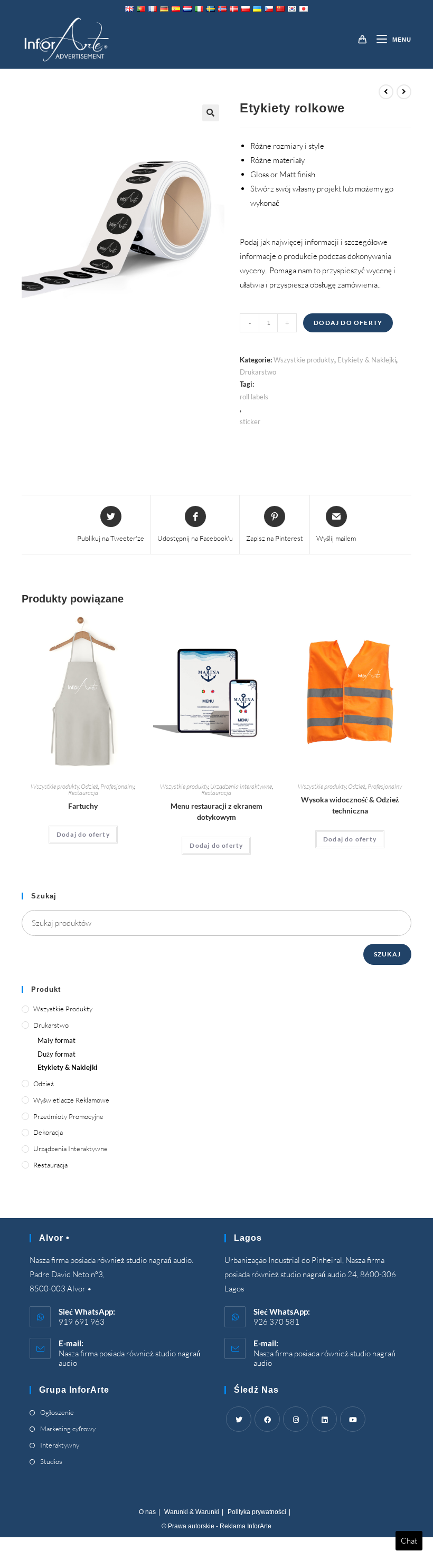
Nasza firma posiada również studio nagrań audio (130, 1358)
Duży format (56, 1054)
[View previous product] (386, 91)
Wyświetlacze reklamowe (71, 1100)
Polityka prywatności (257, 1512)
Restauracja (83, 793)
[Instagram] (295, 1419)
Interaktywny (59, 1445)
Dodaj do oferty (348, 323)
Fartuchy (83, 805)
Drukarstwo (258, 372)
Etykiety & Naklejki (366, 360)
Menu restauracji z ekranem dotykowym (216, 811)
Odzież (89, 786)
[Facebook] (267, 1419)
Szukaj (387, 954)
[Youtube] (352, 1419)
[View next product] (404, 91)
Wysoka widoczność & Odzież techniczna (350, 805)
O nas (147, 1512)
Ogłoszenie (57, 1412)
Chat (409, 1541)
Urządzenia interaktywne (241, 786)
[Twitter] (238, 1419)
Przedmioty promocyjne (68, 1116)
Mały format (56, 1040)
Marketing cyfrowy (68, 1428)
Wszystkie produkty (304, 360)
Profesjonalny (117, 786)
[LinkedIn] (324, 1419)
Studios (51, 1461)
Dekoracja (48, 1132)
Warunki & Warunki (191, 1512)
